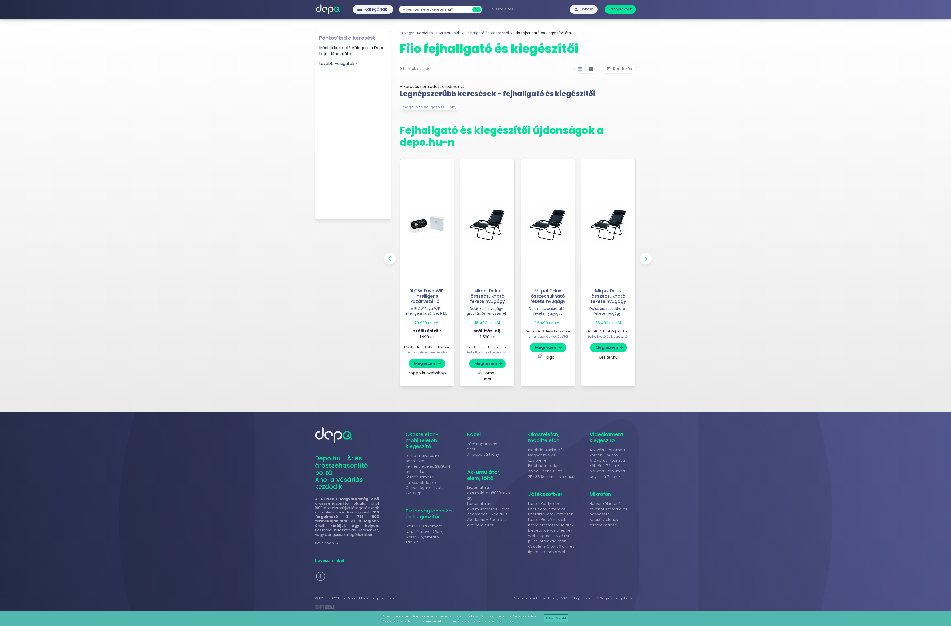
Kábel (474, 434)
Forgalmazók (625, 598)
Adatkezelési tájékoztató (534, 598)
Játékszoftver (545, 494)
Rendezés (619, 69)
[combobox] (436, 9)
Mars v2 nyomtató (422, 537)
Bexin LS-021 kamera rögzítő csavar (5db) (424, 529)
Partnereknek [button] (620, 9)
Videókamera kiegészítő (607, 437)
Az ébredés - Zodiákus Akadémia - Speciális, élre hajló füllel (487, 519)
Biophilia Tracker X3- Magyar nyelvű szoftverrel (546, 455)
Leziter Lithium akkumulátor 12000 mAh (488, 506)
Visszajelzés (502, 9)
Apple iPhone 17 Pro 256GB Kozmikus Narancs (551, 474)
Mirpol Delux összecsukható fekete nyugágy (487, 296)
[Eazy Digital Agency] (394, 607)
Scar (471, 449)
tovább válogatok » (338, 63)
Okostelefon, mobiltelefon (543, 437)
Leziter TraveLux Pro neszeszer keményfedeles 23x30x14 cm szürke (428, 463)
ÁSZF (565, 598)
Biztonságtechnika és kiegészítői (429, 513)
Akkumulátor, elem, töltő (484, 475)
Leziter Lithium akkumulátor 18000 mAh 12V (488, 493)
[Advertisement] (353, 141)
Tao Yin (412, 542)
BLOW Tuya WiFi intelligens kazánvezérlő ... (426, 296)
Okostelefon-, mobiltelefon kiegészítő (423, 440)
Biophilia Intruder (543, 465)
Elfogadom (556, 617)
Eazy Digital (347, 598)
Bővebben (327, 543)
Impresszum (584, 598)
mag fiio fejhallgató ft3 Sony (429, 107)
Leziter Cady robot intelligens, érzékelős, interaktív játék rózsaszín (551, 509)
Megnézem (428, 363)
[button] (320, 576)
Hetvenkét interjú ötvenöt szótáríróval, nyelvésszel (609, 509)
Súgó (604, 598)
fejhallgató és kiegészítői (427, 352)
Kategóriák (362, 9)
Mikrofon (600, 494)
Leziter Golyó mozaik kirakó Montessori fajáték (551, 522)
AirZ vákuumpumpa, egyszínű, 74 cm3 (608, 474)
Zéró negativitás (482, 443)
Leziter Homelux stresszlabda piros (423, 480)
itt (522, 621)
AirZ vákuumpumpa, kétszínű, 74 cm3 (608, 452)
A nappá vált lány (483, 454)
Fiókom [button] (583, 9)
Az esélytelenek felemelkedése (604, 522)
